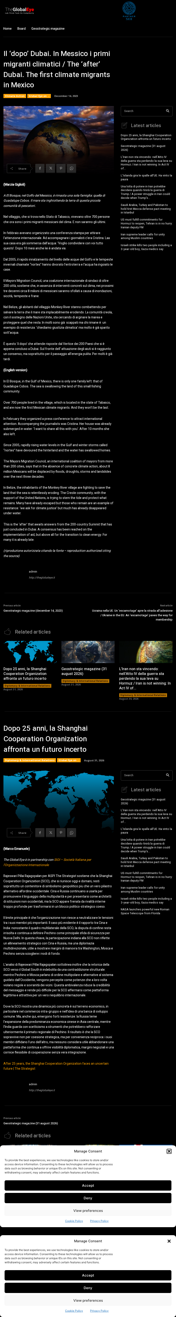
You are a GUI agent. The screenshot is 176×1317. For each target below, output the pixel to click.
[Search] (168, 111)
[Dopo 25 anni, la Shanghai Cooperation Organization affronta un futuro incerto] (30, 652)
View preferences (88, 1300)
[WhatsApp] (71, 168)
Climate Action (15, 96)
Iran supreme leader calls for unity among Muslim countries (143, 236)
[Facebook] (39, 168)
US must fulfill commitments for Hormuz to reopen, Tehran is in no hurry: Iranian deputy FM (147, 223)
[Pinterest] (61, 168)
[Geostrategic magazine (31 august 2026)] (88, 652)
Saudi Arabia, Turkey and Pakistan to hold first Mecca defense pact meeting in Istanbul (146, 209)
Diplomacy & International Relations (27, 685)
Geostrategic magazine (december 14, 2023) (33, 610)
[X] (50, 168)
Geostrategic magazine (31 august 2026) (143, 148)
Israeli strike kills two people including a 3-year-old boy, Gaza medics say (146, 247)
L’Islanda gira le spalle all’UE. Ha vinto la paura (146, 177)
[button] (169, 1241)
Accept (88, 1275)
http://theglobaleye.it (42, 578)
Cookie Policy (74, 1310)
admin (33, 571)
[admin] (14, 575)
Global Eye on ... (39, 96)
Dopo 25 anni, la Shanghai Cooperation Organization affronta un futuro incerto (146, 137)
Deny (88, 1288)
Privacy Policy (99, 1310)
